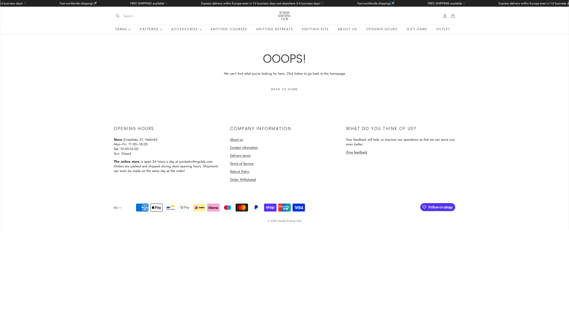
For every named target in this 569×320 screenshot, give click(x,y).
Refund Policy (239, 171)
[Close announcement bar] (564, 3)
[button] (140, 16)
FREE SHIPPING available (137, 3)
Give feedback (356, 152)
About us (236, 139)
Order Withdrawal (243, 179)
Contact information (244, 147)
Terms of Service (242, 163)
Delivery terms (240, 155)
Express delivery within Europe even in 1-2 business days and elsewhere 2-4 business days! (251, 3)
